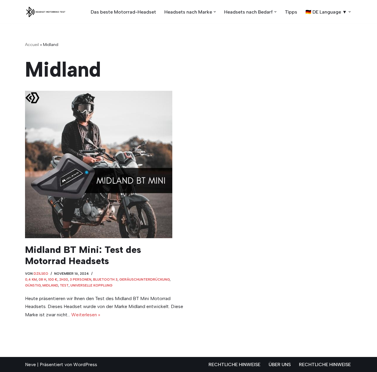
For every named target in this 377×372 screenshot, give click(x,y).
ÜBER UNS (280, 364)
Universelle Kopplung (91, 285)
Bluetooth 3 (105, 279)
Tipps (291, 12)
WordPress (85, 364)
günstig (33, 285)
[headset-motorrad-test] (45, 12)
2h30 (63, 279)
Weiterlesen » (85, 314)
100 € (52, 279)
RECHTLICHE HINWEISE (234, 364)
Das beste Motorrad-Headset (123, 12)
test (64, 285)
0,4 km (31, 279)
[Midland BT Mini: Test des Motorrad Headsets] (104, 164)
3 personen (80, 279)
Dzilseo (41, 273)
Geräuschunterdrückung (144, 279)
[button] (215, 12)
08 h (42, 279)
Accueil (32, 44)
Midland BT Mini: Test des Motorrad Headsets (83, 255)
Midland (50, 285)
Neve (30, 364)
